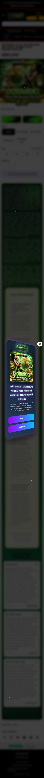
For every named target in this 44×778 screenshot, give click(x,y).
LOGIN (22, 418)
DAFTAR (22, 426)
